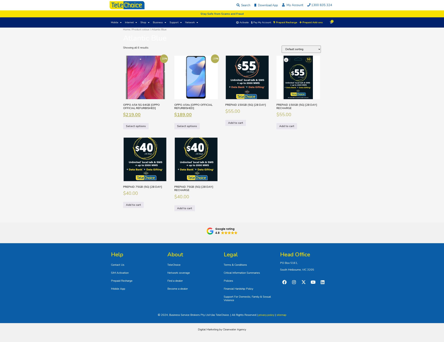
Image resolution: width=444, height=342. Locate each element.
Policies (228, 281)
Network (190, 22)
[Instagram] (294, 282)
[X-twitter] (303, 282)
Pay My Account (262, 22)
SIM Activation (120, 273)
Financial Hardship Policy (238, 289)
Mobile (114, 22)
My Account (294, 5)
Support (174, 22)
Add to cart (235, 123)
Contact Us (117, 265)
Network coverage (178, 273)
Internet (129, 22)
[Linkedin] (322, 282)
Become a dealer (177, 289)
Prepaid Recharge (122, 281)
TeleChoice (174, 265)
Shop (143, 22)
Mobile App (118, 289)
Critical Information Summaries (242, 273)
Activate (244, 22)
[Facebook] (284, 282)
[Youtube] (313, 282)
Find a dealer (175, 281)
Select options (136, 126)
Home (126, 29)
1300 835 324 (321, 5)
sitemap (281, 315)
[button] (222, 231)
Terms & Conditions (235, 265)
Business (158, 22)
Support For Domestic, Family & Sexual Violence (247, 298)
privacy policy (266, 315)
